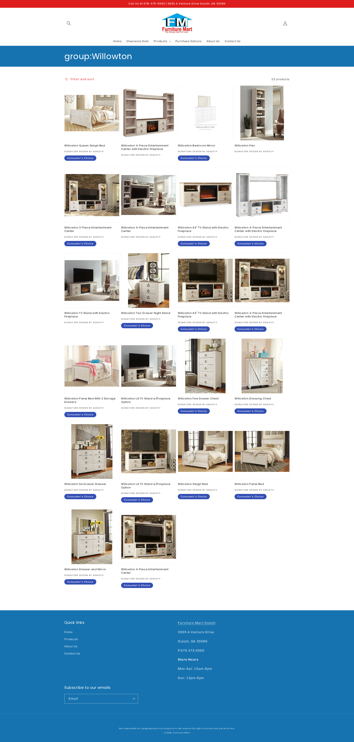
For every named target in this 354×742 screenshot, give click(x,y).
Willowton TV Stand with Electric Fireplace (87, 314)
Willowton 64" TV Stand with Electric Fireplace (203, 229)
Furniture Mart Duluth (197, 623)
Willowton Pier (245, 145)
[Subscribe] (133, 699)
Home (68, 632)
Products (71, 639)
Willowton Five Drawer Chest (198, 398)
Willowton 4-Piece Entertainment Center (145, 229)
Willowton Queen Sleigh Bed (84, 145)
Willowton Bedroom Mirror (196, 145)
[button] (68, 23)
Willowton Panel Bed (249, 484)
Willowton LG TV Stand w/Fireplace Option (146, 400)
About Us (71, 646)
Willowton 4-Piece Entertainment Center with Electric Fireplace (145, 147)
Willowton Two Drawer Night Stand (145, 313)
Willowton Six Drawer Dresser (85, 484)
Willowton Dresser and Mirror (85, 569)
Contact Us (72, 653)
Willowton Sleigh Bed (193, 484)
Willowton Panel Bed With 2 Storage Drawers (90, 400)
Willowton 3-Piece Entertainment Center (88, 229)
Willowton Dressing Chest (253, 398)
